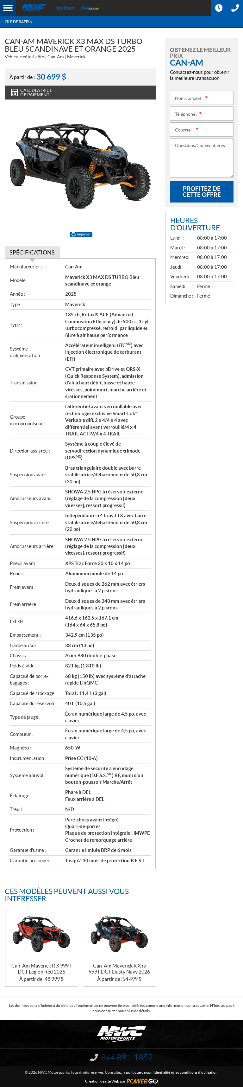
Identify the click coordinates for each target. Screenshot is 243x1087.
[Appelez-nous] (235, 8)
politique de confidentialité (148, 1072)
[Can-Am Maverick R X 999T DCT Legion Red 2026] (41, 934)
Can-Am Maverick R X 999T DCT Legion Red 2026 (41, 968)
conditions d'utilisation (199, 1072)
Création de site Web (102, 1081)
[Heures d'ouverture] (219, 8)
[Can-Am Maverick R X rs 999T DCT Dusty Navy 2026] (119, 934)
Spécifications (32, 252)
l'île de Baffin (18, 22)
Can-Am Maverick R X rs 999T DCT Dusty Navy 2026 (119, 968)
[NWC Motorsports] (34, 8)
